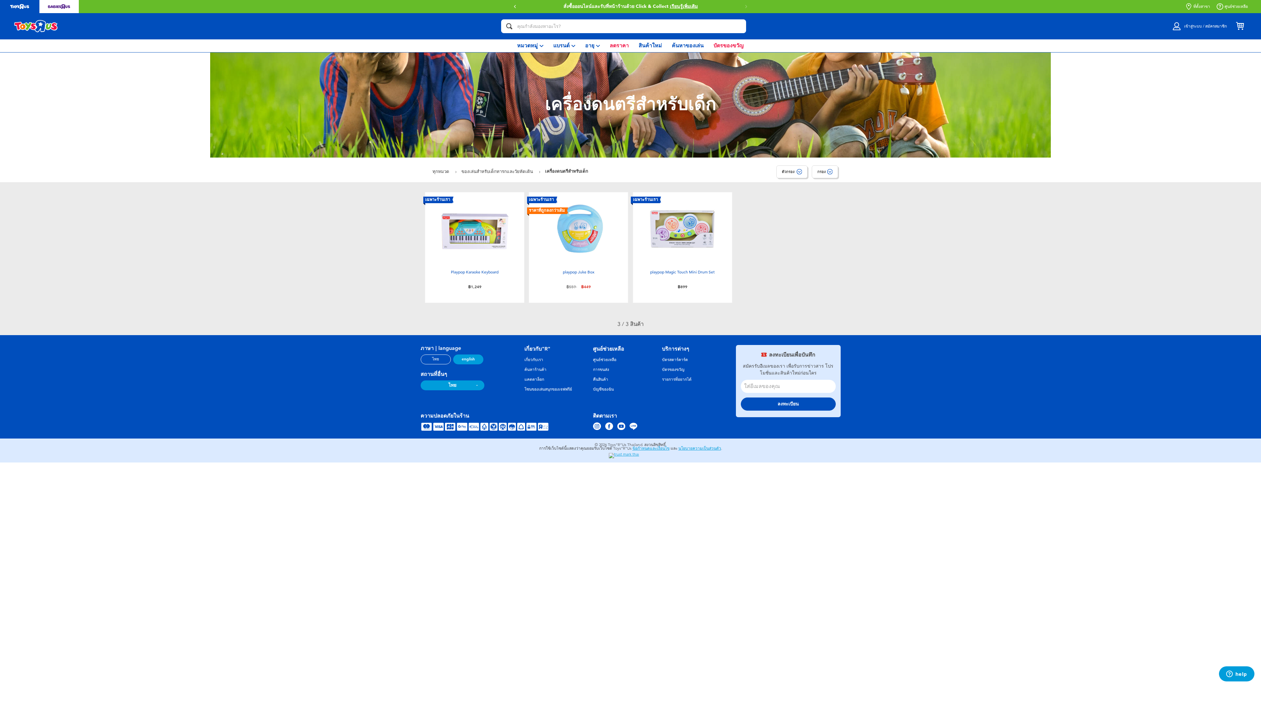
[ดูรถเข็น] (1240, 26)
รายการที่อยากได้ (677, 379)
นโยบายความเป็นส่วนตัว (699, 448)
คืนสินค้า (600, 379)
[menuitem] (530, 45)
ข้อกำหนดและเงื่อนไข (651, 448)
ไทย (435, 359)
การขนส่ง (601, 369)
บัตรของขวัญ (673, 369)
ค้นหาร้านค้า (535, 369)
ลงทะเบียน (788, 404)
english (468, 359)
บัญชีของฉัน (603, 389)
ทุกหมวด (441, 171)
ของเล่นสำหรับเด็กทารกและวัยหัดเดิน (497, 171)
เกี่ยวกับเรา (533, 359)
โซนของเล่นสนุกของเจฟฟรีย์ (548, 389)
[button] (746, 6)
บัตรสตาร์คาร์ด (675, 359)
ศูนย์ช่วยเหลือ (1236, 6)
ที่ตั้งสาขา (1201, 6)
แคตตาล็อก (534, 379)
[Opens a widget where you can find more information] (1236, 674)
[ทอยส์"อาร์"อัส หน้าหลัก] (36, 26)
